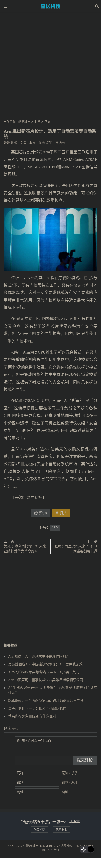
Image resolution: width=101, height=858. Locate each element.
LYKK (78, 846)
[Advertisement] (50, 67)
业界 (37, 122)
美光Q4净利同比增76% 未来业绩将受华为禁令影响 (25, 548)
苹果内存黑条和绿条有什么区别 (32, 716)
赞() (43, 513)
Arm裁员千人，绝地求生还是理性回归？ (38, 656)
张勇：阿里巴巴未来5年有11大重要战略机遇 (75, 548)
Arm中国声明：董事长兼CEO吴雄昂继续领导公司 (45, 680)
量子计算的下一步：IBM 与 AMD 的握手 (39, 708)
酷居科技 (50, 6)
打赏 (63, 513)
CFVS (56, 846)
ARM (55, 527)
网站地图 (46, 846)
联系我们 (61, 829)
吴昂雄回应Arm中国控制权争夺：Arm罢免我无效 (45, 664)
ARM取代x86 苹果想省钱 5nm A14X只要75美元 (43, 672)
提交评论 (85, 760)
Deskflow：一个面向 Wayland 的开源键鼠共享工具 (45, 700)
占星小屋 (67, 846)
